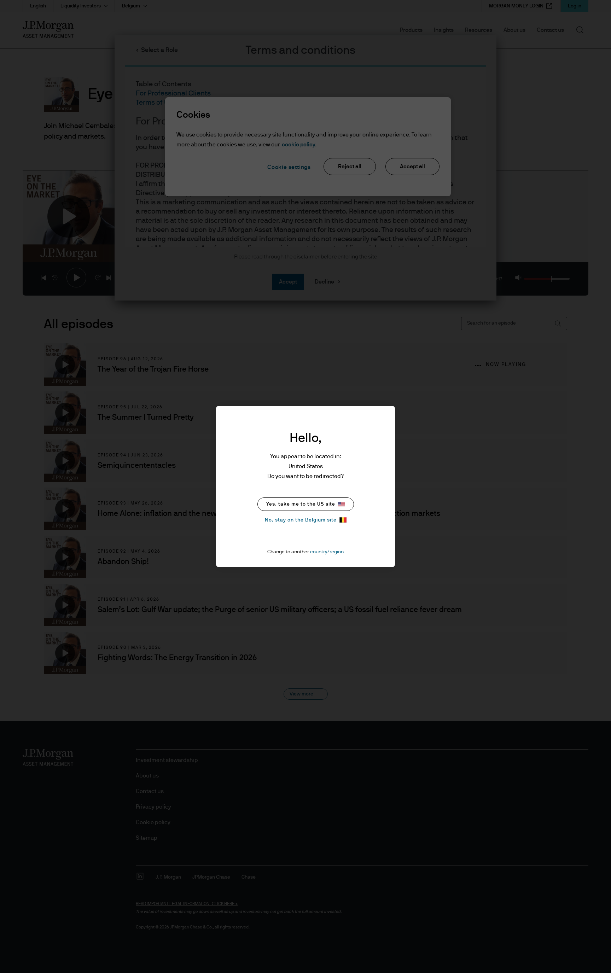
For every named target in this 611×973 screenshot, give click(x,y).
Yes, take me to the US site (300, 504)
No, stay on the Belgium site (301, 520)
